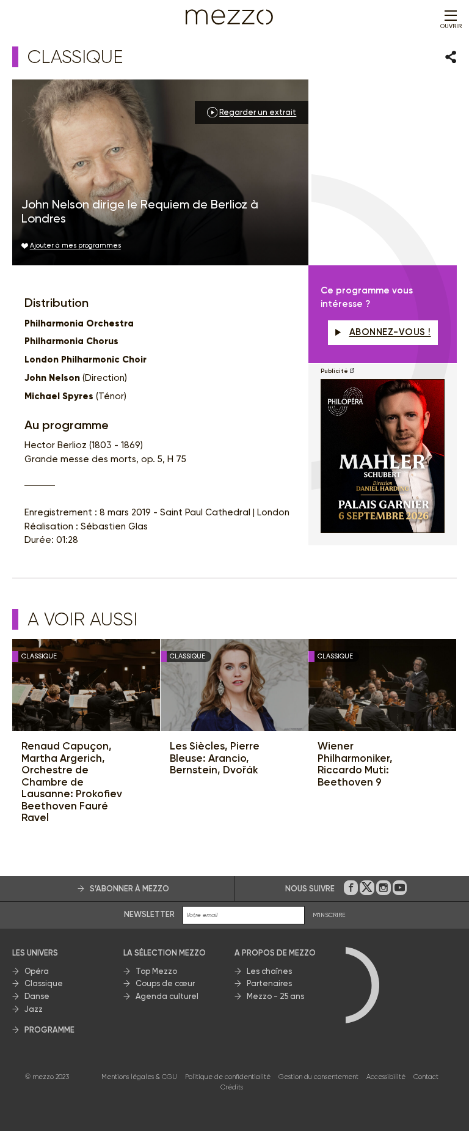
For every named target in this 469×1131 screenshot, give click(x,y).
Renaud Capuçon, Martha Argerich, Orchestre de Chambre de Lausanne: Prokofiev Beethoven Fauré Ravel (71, 781)
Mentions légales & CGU (139, 1077)
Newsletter (149, 914)
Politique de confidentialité (228, 1077)
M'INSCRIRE (329, 915)
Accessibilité (385, 1077)
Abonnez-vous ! (390, 331)
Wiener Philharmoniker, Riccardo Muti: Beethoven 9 (355, 764)
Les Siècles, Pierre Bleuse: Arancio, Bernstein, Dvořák (215, 758)
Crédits (231, 1087)
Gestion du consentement (318, 1077)
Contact (425, 1077)
